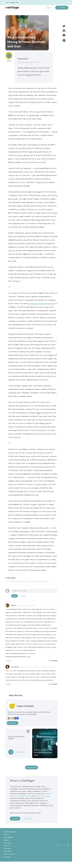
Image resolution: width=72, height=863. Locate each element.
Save (14, 596)
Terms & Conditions (9, 854)
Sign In (48, 8)
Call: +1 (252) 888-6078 (12, 2)
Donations (6, 840)
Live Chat (15, 818)
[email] (64, 35)
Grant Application (9, 837)
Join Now (61, 8)
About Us (6, 834)
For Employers (7, 848)
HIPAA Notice (7, 843)
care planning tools (23, 796)
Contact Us (28, 818)
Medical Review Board (10, 831)
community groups (42, 796)
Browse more (31, 767)
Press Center (7, 857)
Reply (9, 660)
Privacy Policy (7, 851)
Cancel (23, 596)
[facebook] (64, 30)
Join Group (13, 723)
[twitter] (64, 26)
